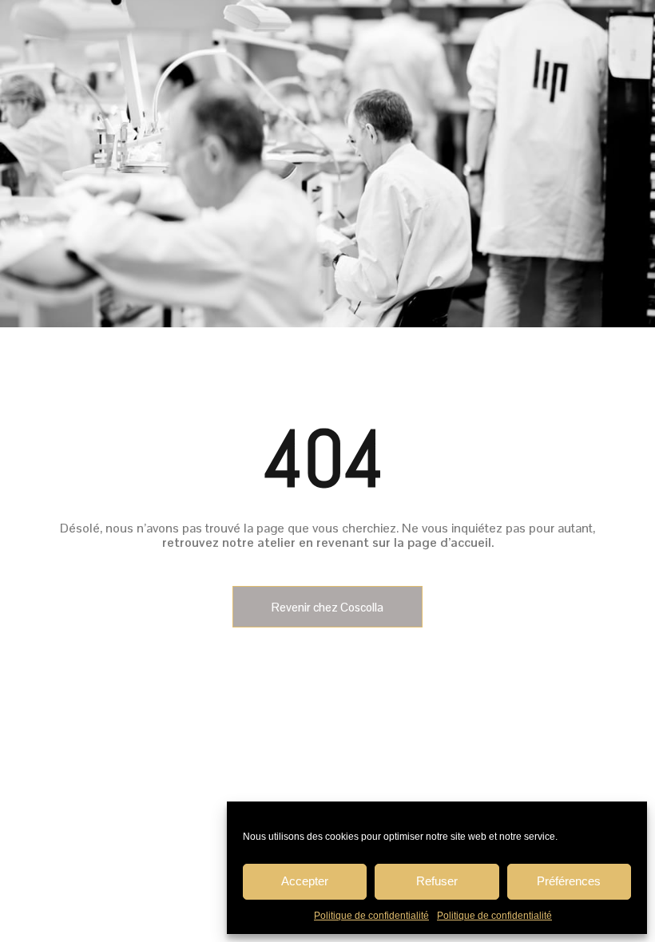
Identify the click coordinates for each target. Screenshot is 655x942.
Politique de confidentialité (371, 915)
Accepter (304, 881)
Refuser (437, 881)
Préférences (569, 881)
